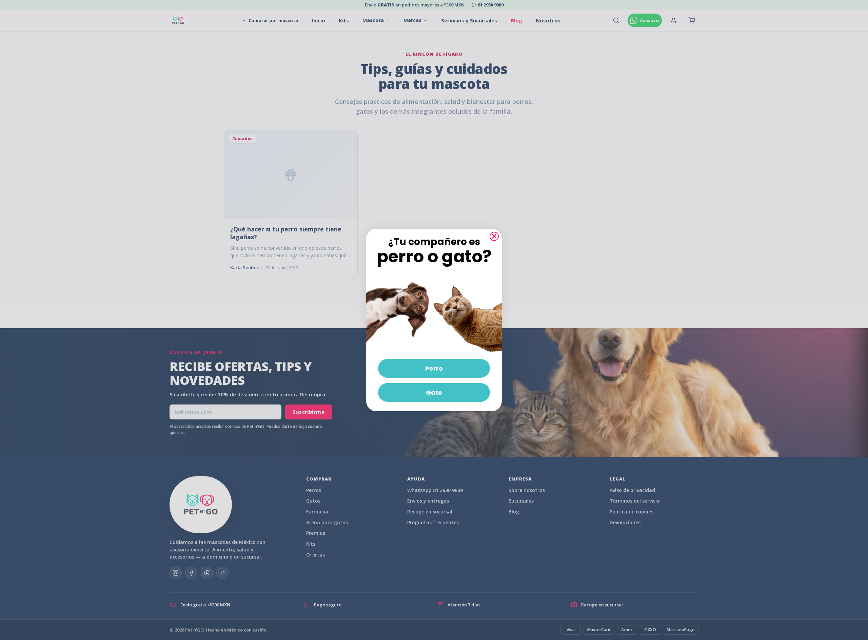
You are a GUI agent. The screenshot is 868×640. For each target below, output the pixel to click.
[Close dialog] (494, 236)
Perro (434, 368)
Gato (434, 392)
